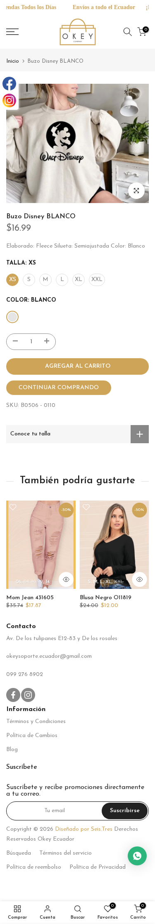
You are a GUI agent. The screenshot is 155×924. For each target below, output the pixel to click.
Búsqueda (18, 853)
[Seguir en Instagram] (28, 695)
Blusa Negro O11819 (105, 598)
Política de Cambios (31, 736)
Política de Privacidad (97, 867)
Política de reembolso (33, 867)
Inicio (12, 61)
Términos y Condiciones (36, 721)
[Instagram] (9, 100)
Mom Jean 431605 (30, 598)
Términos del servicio (65, 853)
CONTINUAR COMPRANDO (59, 388)
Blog (12, 750)
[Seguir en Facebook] (13, 695)
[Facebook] (9, 83)
